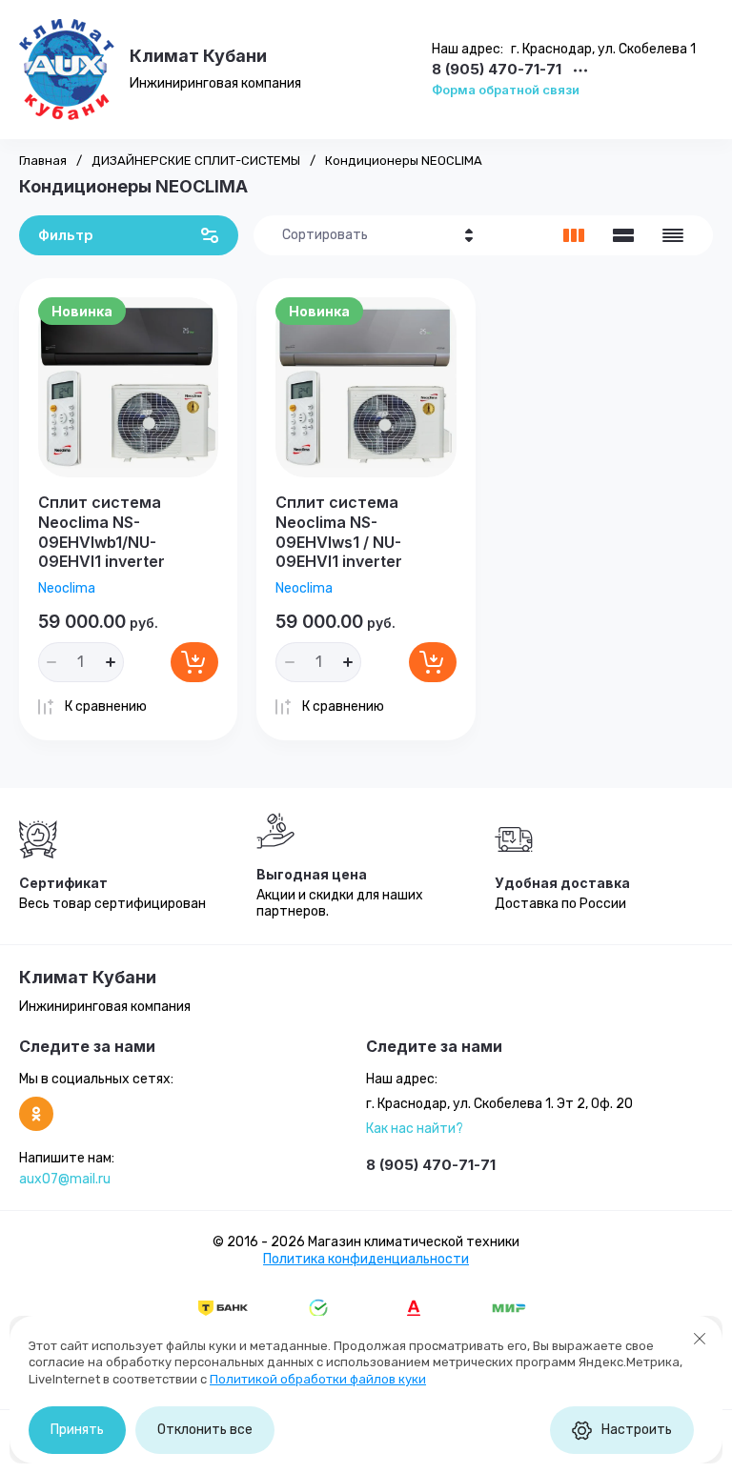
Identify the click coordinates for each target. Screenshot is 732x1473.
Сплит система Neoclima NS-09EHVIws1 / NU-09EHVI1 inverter (338, 532)
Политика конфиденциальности (366, 1259)
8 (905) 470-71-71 (496, 70)
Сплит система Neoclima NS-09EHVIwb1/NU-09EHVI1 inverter (101, 532)
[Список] (623, 235)
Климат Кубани (198, 56)
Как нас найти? (414, 1128)
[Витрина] (573, 235)
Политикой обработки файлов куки (318, 1379)
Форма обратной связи (506, 89)
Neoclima (66, 588)
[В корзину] (194, 662)
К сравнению (106, 706)
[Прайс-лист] (673, 235)
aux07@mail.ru (65, 1179)
